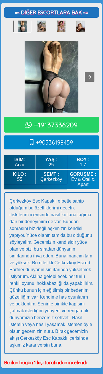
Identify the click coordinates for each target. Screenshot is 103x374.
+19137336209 (56, 124)
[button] (89, 77)
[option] (22, 26)
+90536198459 (54, 142)
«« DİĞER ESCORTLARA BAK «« (51, 12)
